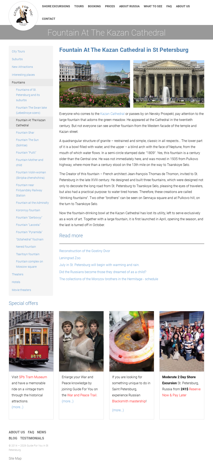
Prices (110, 6)
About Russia (129, 6)
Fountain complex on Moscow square (29, 264)
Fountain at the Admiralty (32, 202)
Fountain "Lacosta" (28, 224)
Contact (48, 18)
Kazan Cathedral (112, 114)
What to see (153, 6)
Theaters (17, 274)
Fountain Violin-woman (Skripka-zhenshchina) (31, 175)
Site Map (15, 458)
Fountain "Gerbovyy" (29, 217)
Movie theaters (21, 290)
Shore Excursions (56, 6)
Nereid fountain (26, 246)
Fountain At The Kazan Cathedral (31, 122)
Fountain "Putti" (26, 152)
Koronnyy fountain (28, 210)
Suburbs (17, 59)
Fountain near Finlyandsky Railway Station (29, 190)
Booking (94, 6)
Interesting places (23, 74)
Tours (79, 6)
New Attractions (22, 66)
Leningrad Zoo (69, 258)
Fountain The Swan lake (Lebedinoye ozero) (31, 110)
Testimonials (32, 438)
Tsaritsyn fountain (28, 254)
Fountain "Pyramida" (29, 232)
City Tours (18, 51)
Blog (13, 438)
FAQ (169, 6)
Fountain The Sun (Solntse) (27, 142)
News (41, 432)
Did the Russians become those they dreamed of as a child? (102, 272)
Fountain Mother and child (29, 162)
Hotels (16, 282)
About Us (183, 6)
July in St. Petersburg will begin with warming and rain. (99, 265)
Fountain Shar (25, 132)
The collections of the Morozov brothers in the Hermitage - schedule (108, 279)
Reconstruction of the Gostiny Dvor (84, 251)
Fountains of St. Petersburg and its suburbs (28, 95)
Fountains (18, 82)
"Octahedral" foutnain (29, 239)
